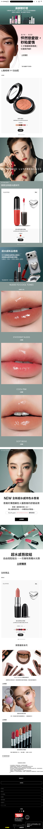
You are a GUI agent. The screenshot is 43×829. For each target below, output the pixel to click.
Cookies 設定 (19, 825)
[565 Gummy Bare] (23, 629)
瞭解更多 (28, 826)
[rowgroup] (21, 699)
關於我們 (2, 791)
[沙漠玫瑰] (23, 125)
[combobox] (20, 626)
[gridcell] (21, 667)
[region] (34, 825)
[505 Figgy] (20, 629)
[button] (41, 1)
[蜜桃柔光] (16, 125)
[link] (20, 98)
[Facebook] (19, 811)
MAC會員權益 (3, 794)
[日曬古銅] (18, 125)
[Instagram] (21, 811)
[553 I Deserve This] (21, 629)
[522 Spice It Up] (25, 629)
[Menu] (41, 1)
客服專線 (21, 782)
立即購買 (2, 75)
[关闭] (39, 825)
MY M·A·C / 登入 (3, 805)
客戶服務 (2, 788)
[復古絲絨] (21, 125)
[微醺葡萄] (20, 125)
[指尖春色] (25, 125)
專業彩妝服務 (3, 799)
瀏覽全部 (2, 577)
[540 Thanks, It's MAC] (16, 629)
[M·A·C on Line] (23, 811)
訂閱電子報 (2, 802)
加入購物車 (20, 130)
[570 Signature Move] (18, 629)
